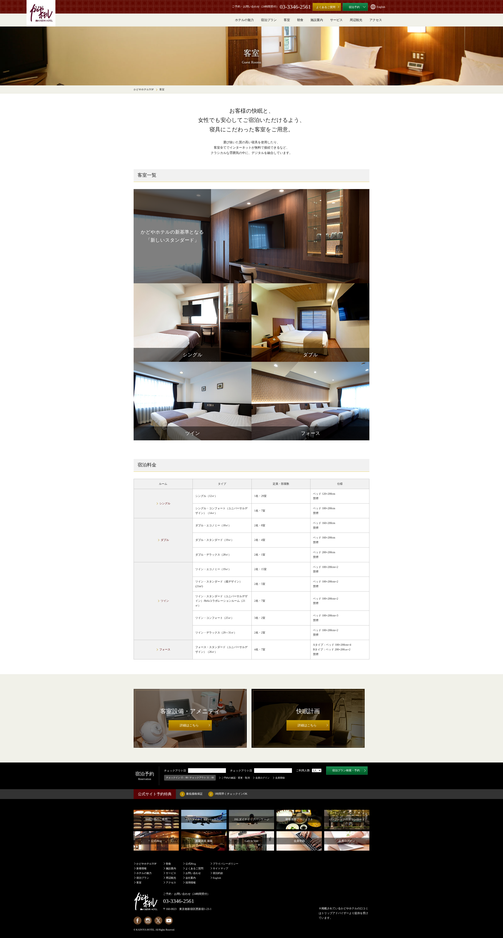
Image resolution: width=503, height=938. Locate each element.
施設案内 (171, 868)
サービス (171, 873)
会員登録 (280, 777)
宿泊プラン (142, 877)
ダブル (165, 539)
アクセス (171, 882)
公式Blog (190, 863)
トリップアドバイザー (335, 913)
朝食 (168, 863)
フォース (164, 649)
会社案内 (190, 877)
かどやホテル (349, 908)
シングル (164, 503)
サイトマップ (220, 868)
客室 (138, 882)
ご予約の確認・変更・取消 (235, 777)
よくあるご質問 (194, 868)
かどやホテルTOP (144, 89)
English (217, 877)
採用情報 (190, 882)
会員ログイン (262, 777)
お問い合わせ (193, 873)
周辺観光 (171, 877)
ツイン (165, 600)
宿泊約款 (218, 873)
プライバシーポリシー (225, 863)
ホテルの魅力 (144, 873)
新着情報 (141, 868)
